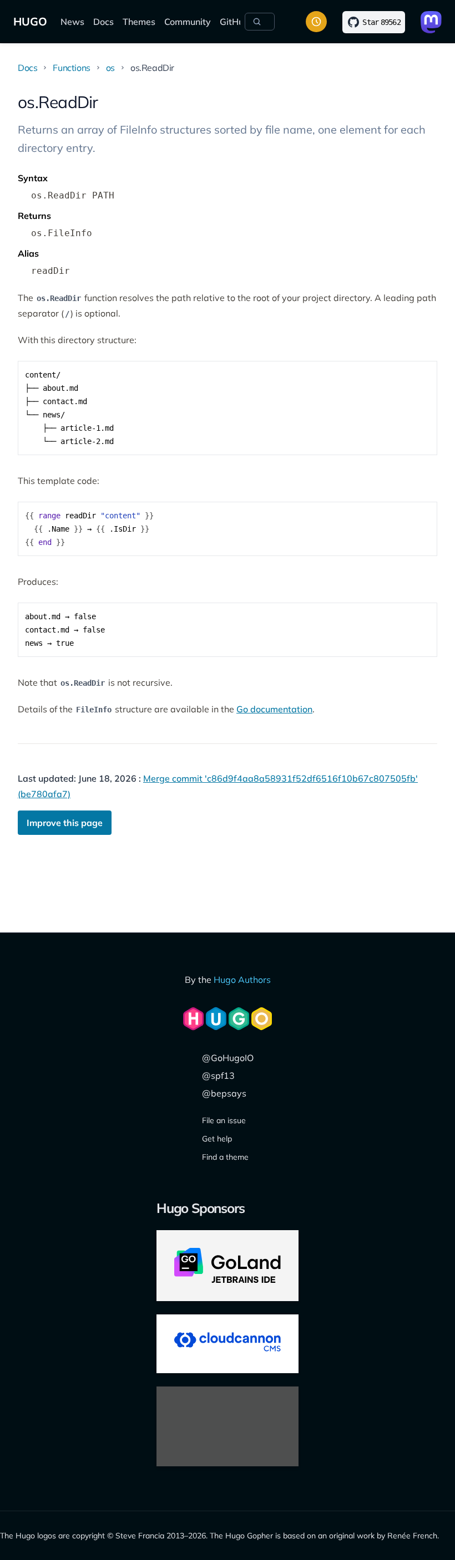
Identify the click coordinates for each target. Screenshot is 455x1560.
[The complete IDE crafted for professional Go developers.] (227, 1265)
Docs (103, 21)
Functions (71, 67)
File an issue (224, 1120)
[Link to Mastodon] (431, 22)
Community (187, 21)
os (110, 67)
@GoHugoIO (228, 1057)
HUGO (30, 21)
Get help (217, 1139)
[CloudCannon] (227, 1343)
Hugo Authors (242, 979)
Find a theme (225, 1157)
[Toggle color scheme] (316, 21)
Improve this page (65, 822)
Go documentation (274, 709)
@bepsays (224, 1093)
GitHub (234, 21)
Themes (139, 21)
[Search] (260, 21)
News (72, 21)
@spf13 (218, 1075)
